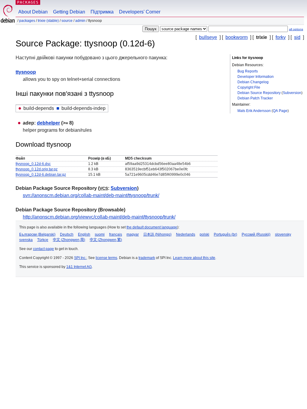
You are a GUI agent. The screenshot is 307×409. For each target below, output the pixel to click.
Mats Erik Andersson (254, 111)
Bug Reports (247, 71)
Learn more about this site (194, 258)
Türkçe (42, 240)
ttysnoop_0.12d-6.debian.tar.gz (41, 174)
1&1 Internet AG (79, 267)
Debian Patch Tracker (255, 98)
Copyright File (248, 87)
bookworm (236, 37)
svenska (26, 240)
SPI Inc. (80, 258)
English (84, 234)
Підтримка (102, 11)
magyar (133, 234)
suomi (100, 234)
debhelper (48, 122)
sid (297, 37)
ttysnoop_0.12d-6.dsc (33, 164)
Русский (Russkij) (256, 234)
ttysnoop (26, 72)
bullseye (208, 37)
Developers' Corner (139, 11)
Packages (28, 2)
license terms (106, 258)
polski (204, 234)
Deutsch (66, 234)
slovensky (283, 234)
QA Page (280, 111)
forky (281, 37)
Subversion (292, 93)
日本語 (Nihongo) (157, 234)
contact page (43, 249)
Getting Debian (69, 11)
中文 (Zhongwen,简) (69, 240)
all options (296, 29)
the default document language (152, 227)
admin (80, 21)
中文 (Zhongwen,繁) (106, 240)
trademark (147, 258)
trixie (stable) (48, 21)
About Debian (33, 11)
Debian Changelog (253, 82)
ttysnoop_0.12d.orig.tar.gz (37, 169)
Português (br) (225, 234)
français (115, 234)
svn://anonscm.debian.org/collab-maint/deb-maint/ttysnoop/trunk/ (91, 195)
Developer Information (255, 77)
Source (67, 21)
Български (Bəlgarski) (37, 234)
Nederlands (185, 234)
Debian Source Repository (259, 93)
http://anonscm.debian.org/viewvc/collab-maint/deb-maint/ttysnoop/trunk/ (99, 216)
